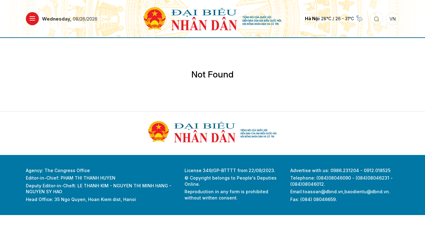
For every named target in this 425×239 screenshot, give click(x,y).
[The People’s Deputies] (212, 18)
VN (393, 18)
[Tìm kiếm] (376, 18)
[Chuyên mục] (32, 18)
